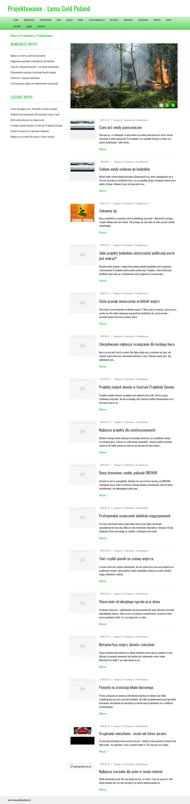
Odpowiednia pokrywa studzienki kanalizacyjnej (33, 72)
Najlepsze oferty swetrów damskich (28, 55)
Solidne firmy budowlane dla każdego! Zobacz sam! (35, 114)
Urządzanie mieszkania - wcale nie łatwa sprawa (132, 733)
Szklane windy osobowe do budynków (124, 169)
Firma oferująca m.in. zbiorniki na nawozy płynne (34, 109)
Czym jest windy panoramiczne (120, 127)
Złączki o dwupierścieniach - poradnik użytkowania (35, 67)
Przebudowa (26, 35)
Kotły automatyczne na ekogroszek (27, 120)
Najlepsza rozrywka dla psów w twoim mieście (33, 136)
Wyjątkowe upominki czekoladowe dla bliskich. (33, 61)
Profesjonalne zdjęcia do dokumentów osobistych (34, 83)
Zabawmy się (108, 210)
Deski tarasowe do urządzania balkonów (30, 131)
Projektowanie (44, 35)
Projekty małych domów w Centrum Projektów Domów (36, 125)
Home (14, 35)
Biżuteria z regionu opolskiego (25, 78)
